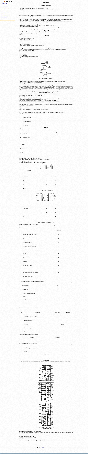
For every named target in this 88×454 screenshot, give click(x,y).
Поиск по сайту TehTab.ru (5, 4)
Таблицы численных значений (4, 14)
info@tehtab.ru (8, 449)
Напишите (43, 447)
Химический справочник (4, 17)
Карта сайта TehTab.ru (4, 3)
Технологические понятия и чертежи (5, 15)
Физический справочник (4, 16)
